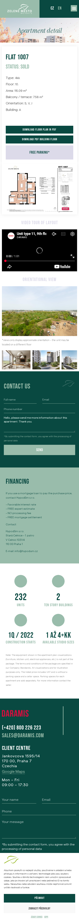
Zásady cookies (36, 917)
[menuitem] (52, 8)
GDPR (46, 917)
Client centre (16, 748)
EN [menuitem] (60, 8)
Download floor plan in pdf (39, 129)
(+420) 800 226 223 (21, 727)
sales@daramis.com (23, 735)
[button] (74, 8)
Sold (25, 66)
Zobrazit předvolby (39, 908)
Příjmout (39, 898)
